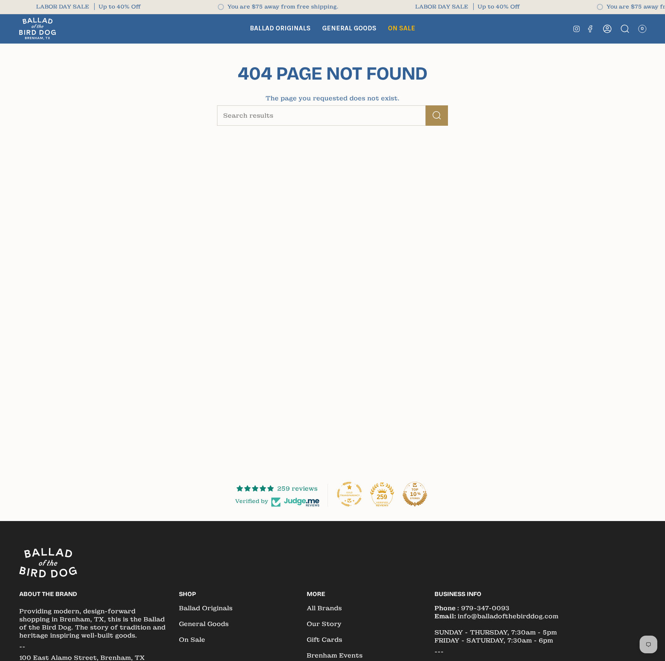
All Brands (324, 608)
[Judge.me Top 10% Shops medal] (415, 494)
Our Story (324, 624)
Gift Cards (324, 640)
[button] (280, 29)
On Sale (192, 640)
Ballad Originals (205, 608)
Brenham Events (335, 655)
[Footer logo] (48, 563)
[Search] (437, 115)
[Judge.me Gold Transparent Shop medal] (349, 494)
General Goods (204, 624)
